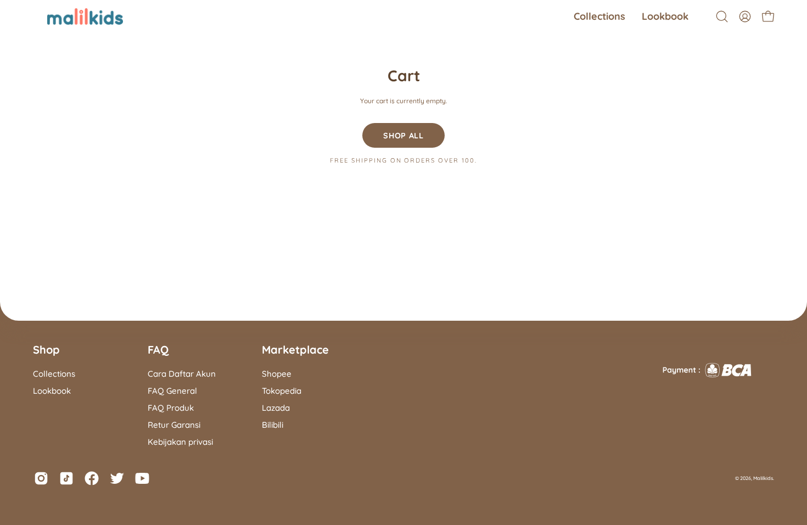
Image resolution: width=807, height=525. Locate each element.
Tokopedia (281, 391)
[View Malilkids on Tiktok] (66, 478)
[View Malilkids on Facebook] (91, 478)
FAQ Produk (171, 408)
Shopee (277, 373)
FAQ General (172, 391)
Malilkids (763, 478)
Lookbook (52, 391)
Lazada (276, 408)
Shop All (403, 136)
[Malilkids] (71, 16)
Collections (54, 373)
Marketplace (295, 349)
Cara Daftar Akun (182, 373)
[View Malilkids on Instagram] (41, 478)
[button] (599, 16)
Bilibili (272, 425)
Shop (46, 349)
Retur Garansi (174, 425)
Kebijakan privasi (180, 442)
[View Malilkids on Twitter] (117, 478)
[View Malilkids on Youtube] (142, 478)
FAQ (158, 349)
